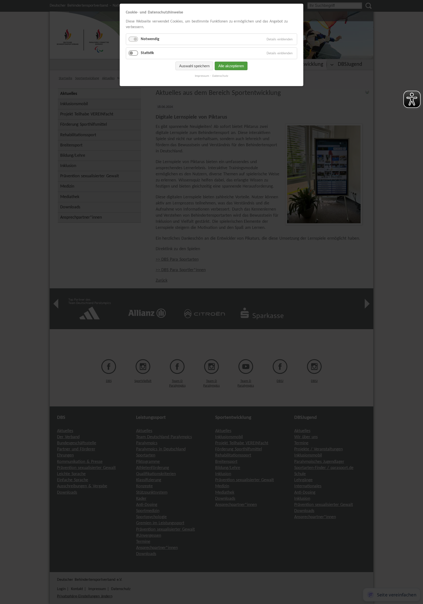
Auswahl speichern (194, 66)
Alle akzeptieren (231, 66)
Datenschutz (220, 76)
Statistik (147, 53)
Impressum (202, 76)
